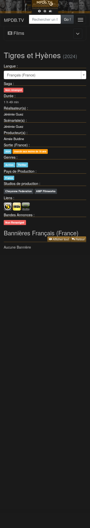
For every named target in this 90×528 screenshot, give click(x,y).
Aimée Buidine (14, 139)
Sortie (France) (16, 144)
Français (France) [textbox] (21, 74)
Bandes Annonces (18, 214)
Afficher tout (60, 239)
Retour (80, 239)
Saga (8, 83)
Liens (8, 197)
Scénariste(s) (14, 120)
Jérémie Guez (13, 114)
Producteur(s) (15, 132)
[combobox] (45, 19)
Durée (9, 95)
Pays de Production (19, 171)
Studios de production (21, 183)
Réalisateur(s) (15, 108)
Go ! (67, 19)
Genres (10, 157)
